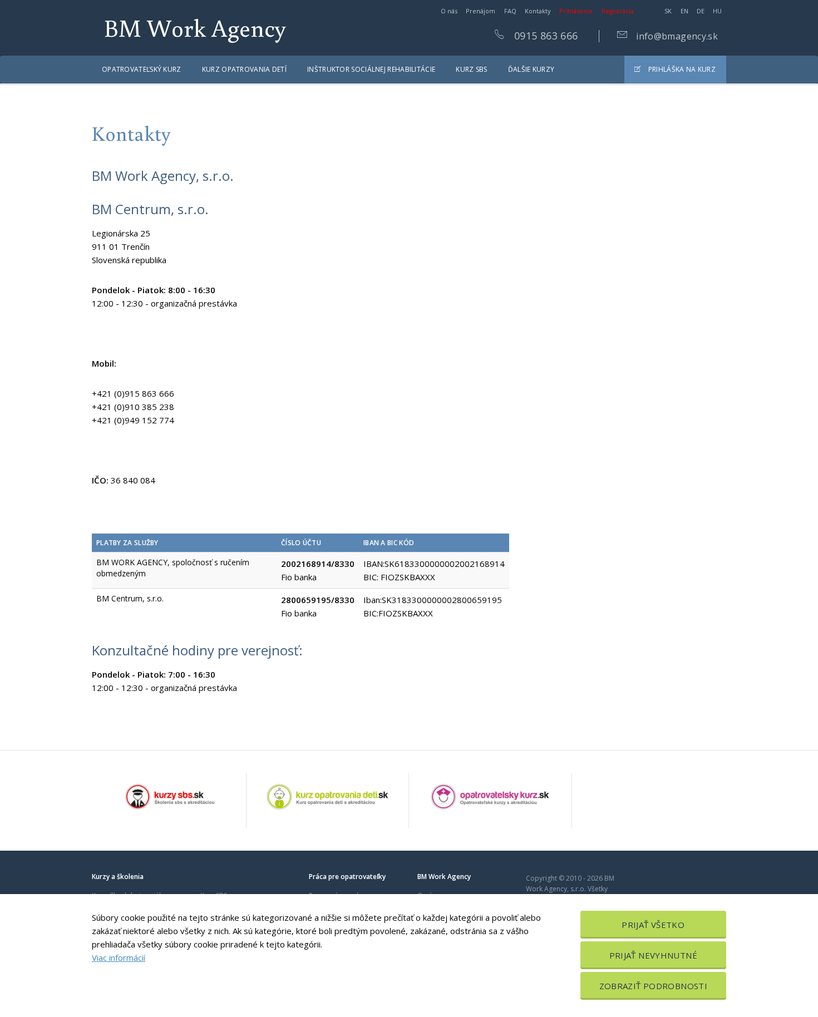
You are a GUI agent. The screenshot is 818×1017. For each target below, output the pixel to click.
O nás (449, 11)
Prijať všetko (653, 924)
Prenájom (480, 11)
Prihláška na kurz (681, 69)
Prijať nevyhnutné (653, 955)
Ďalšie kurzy (531, 69)
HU (717, 11)
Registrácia (618, 11)
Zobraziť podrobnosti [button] (653, 985)
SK (668, 11)
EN (684, 11)
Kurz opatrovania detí (244, 69)
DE (700, 11)
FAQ (510, 11)
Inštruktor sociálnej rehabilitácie (371, 69)
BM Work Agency (195, 27)
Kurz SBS (471, 69)
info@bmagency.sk (676, 36)
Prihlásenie (576, 11)
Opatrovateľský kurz (141, 69)
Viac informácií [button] (118, 957)
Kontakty (538, 11)
